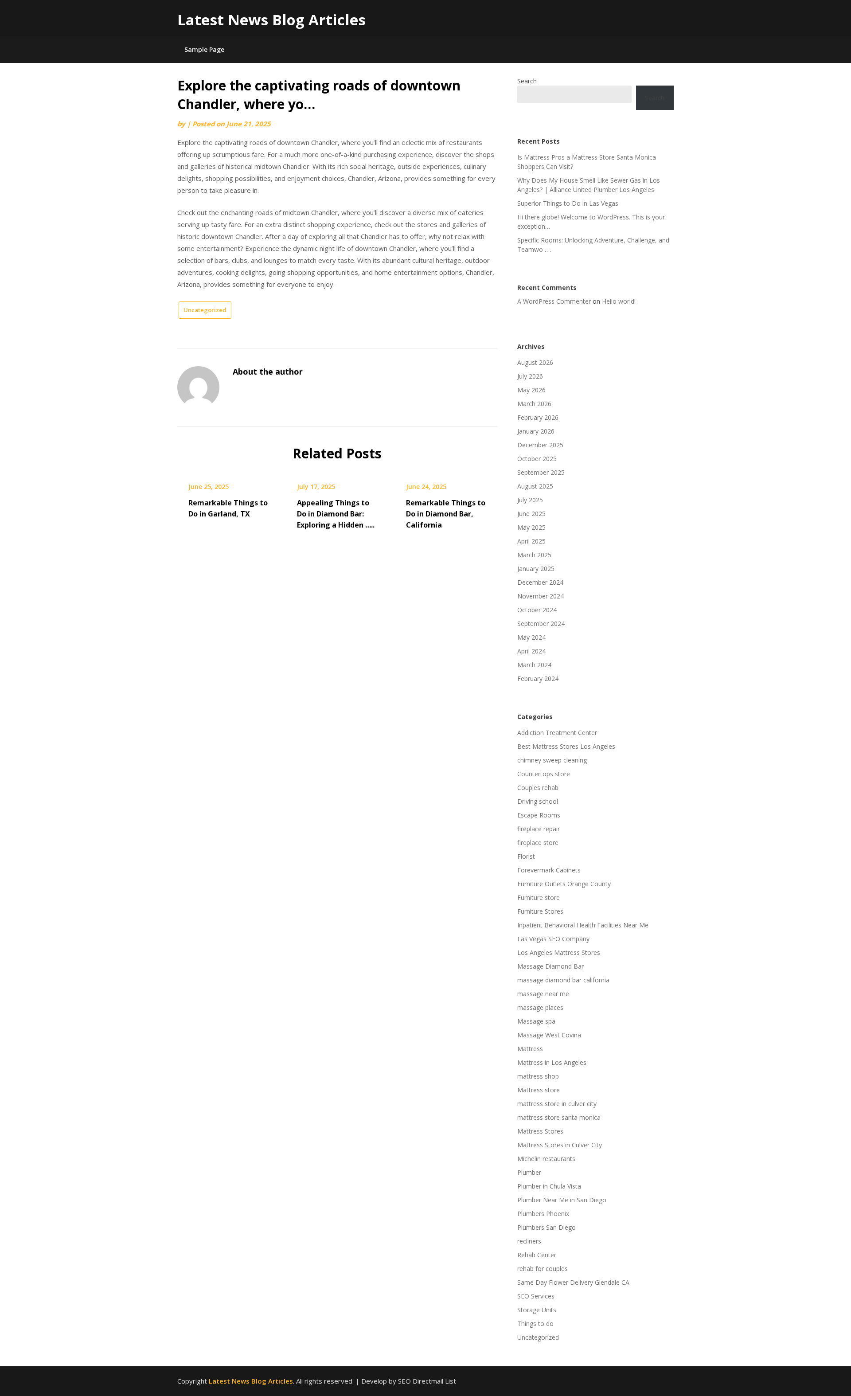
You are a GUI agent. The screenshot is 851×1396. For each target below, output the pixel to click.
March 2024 (534, 665)
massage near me (543, 993)
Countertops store (543, 774)
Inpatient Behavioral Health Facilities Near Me (582, 925)
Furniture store (538, 897)
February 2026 (537, 417)
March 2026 (534, 403)
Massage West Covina (549, 1035)
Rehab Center (536, 1255)
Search (527, 81)
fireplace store (537, 842)
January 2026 (535, 431)
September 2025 (541, 472)
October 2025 (537, 458)
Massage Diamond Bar (550, 966)
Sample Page (204, 49)
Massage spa (536, 1021)
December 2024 (540, 582)
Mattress (530, 1048)
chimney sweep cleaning (552, 760)
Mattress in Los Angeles (551, 1062)
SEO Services (535, 1296)
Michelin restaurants (546, 1158)
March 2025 (534, 555)
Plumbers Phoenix (543, 1213)
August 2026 (535, 362)
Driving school (537, 801)
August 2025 (535, 486)
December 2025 (540, 445)
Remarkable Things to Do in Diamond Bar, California (445, 514)
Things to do (535, 1323)
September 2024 (541, 623)
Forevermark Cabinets (549, 870)
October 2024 (537, 610)
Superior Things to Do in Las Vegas (567, 203)
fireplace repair (538, 829)
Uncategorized (204, 310)
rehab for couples (542, 1268)
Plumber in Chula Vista (549, 1186)
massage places (540, 1007)
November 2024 (540, 596)
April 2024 (531, 651)
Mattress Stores (540, 1131)
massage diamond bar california (563, 980)
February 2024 (537, 678)
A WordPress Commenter (554, 301)
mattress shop (538, 1076)
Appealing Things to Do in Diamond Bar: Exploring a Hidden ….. (336, 514)
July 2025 (530, 500)
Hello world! (619, 301)
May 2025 (531, 527)
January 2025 (535, 568)
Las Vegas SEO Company (553, 939)
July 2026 (530, 376)
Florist (526, 856)
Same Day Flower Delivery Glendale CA (573, 1282)
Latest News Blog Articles (271, 20)
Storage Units (536, 1310)
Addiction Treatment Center (557, 732)
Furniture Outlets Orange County (564, 884)
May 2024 (531, 637)
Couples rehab (537, 787)
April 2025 (531, 541)
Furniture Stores (540, 911)
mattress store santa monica (559, 1117)
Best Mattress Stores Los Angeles (566, 746)
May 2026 (531, 390)
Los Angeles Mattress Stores (558, 952)
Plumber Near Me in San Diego (561, 1200)
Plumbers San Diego (546, 1227)
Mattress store (538, 1090)
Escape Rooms (538, 815)
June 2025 (531, 513)
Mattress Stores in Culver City (559, 1145)
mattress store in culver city (557, 1103)
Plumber (529, 1172)
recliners (529, 1241)
